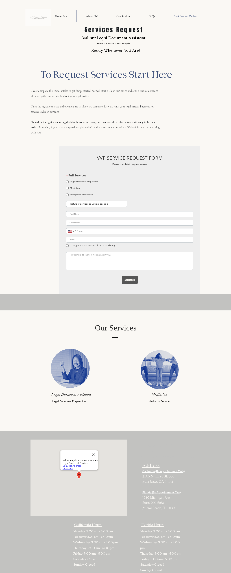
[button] (123, 16)
